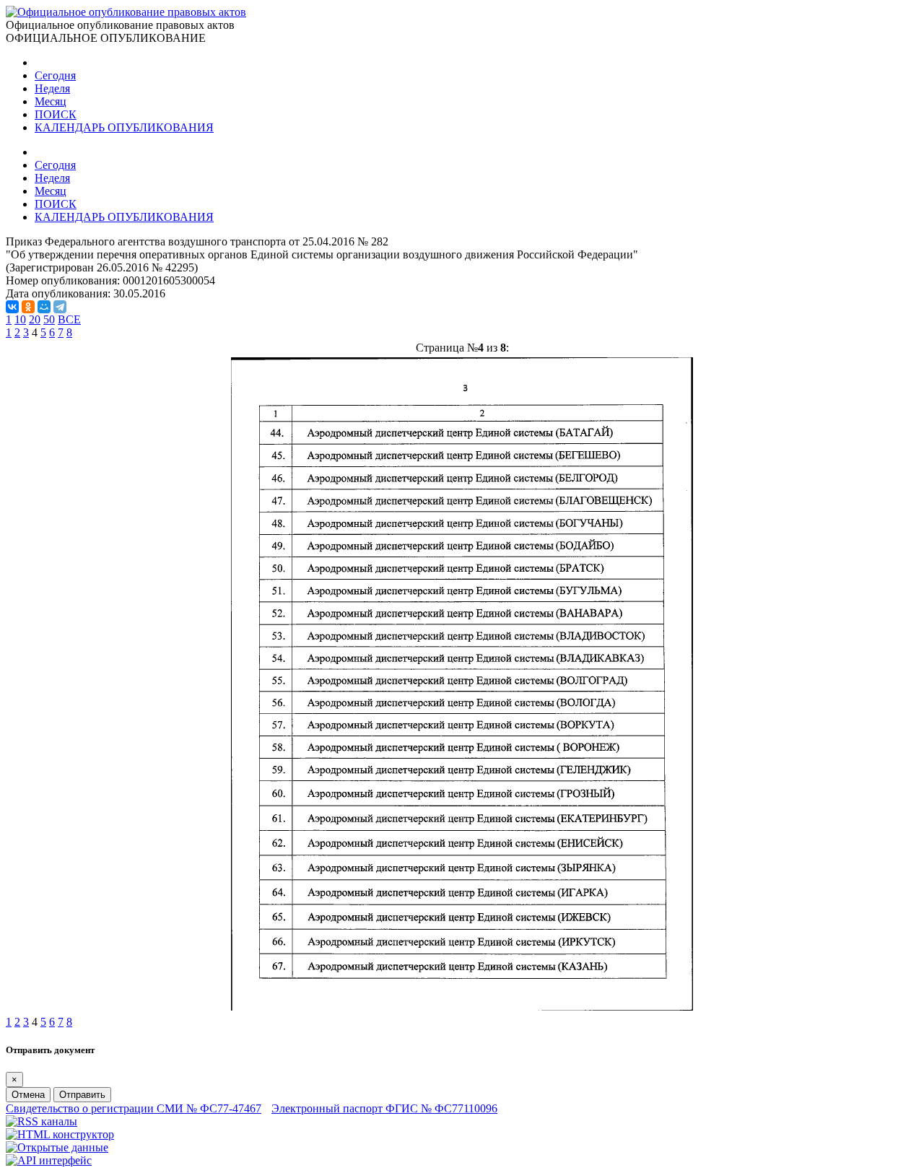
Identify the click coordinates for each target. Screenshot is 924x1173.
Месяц (50, 101)
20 (34, 319)
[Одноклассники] (28, 306)
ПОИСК (56, 114)
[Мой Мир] (44, 306)
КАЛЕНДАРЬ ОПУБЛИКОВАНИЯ (124, 127)
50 (49, 319)
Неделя (52, 88)
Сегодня (55, 75)
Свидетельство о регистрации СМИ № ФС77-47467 (133, 1108)
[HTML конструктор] (60, 1134)
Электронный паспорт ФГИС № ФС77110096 (384, 1108)
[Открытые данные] (57, 1147)
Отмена (28, 1094)
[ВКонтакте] (12, 306)
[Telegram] (59, 306)
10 (20, 319)
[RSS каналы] (41, 1121)
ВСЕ (69, 319)
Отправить (82, 1094)
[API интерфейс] (49, 1160)
